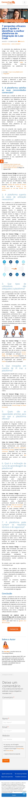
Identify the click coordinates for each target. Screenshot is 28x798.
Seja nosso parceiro (7, 777)
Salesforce (23, 447)
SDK (25, 455)
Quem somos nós (7, 774)
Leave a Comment (15, 44)
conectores (5, 451)
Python (4, 361)
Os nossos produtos (21, 774)
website (4, 620)
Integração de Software (7, 674)
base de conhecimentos (14, 506)
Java (24, 359)
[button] (24, 2)
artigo (21, 62)
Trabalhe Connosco (21, 777)
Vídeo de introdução (17, 504)
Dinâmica (16, 447)
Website (6, 735)
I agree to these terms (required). (12, 754)
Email (5, 727)
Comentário (8, 697)
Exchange (11, 449)
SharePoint (5, 449)
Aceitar (14, 795)
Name (5, 718)
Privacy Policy (20, 748)
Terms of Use (9, 750)
